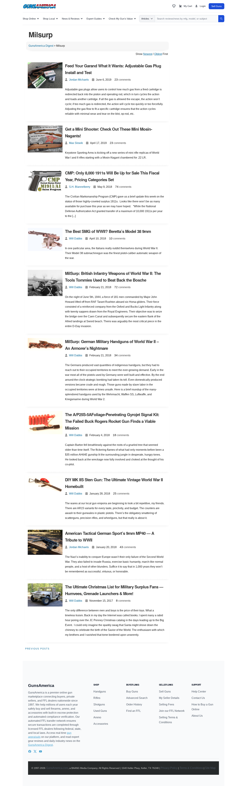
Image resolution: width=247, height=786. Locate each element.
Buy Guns (132, 691)
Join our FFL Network (171, 710)
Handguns (99, 691)
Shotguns (99, 704)
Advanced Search (137, 698)
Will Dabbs (75, 238)
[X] (35, 751)
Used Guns (100, 710)
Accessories (100, 723)
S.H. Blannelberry (79, 186)
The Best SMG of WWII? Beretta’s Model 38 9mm (108, 231)
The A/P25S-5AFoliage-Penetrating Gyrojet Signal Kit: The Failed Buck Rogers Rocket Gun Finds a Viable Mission (112, 421)
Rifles (96, 698)
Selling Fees (166, 704)
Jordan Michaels (79, 79)
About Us (197, 715)
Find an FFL (133, 710)
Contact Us (198, 698)
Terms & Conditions (191, 768)
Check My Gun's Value (121, 18)
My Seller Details (169, 698)
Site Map (210, 768)
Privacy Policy (169, 768)
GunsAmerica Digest (40, 745)
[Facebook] (29, 751)
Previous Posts (37, 648)
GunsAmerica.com (57, 768)
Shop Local (49, 18)
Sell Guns (216, 6)
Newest (147, 54)
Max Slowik (76, 143)
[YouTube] (40, 751)
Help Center (199, 691)
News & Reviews (70, 18)
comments (122, 79)
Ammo (97, 717)
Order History (134, 704)
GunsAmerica (41, 685)
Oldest (158, 54)
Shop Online (29, 18)
